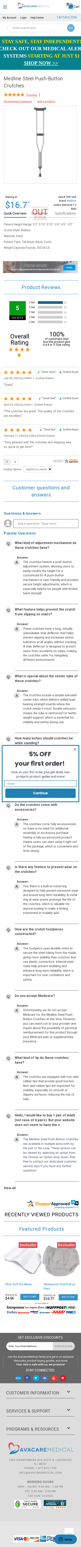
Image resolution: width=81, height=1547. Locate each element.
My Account (9, 17)
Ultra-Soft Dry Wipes (18, 1284)
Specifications (65, 213)
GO (71, 28)
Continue (40, 793)
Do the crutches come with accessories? (36, 807)
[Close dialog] (75, 749)
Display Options (13, 469)
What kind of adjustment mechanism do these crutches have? (45, 545)
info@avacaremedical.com (40, 1472)
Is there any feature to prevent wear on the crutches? (46, 869)
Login (23, 17)
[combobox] (41, 28)
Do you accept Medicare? (35, 996)
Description (40, 213)
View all (10, 1188)
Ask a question (46, 101)
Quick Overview (15, 213)
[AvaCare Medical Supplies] (34, 5)
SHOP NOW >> (41, 63)
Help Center (37, 17)
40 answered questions (18, 101)
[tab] (16, 214)
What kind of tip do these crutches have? (42, 1060)
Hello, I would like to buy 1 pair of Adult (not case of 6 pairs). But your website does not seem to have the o (45, 1120)
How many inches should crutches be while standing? (44, 740)
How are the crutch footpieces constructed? (39, 931)
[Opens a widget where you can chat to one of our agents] (65, 1539)
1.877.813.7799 (67, 17)
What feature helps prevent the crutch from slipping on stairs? (45, 611)
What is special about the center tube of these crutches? (46, 678)
